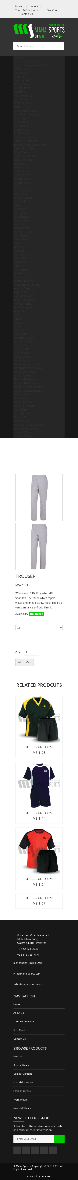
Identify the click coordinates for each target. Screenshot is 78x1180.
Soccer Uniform (39, 747)
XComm (46, 1176)
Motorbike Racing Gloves (28, 368)
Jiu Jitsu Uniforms (23, 292)
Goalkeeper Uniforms (26, 156)
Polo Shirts (20, 224)
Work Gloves (21, 421)
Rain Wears (20, 262)
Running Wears (22, 178)
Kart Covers (20, 126)
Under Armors (22, 239)
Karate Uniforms (23, 281)
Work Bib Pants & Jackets (29, 424)
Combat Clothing (23, 273)
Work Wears (20, 398)
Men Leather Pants (25, 383)
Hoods (17, 318)
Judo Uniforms (22, 288)
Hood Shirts (20, 266)
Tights (17, 205)
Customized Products (26, 61)
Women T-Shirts (23, 231)
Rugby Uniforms (23, 160)
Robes (17, 322)
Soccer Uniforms (23, 137)
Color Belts (20, 334)
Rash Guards (21, 235)
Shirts (16, 315)
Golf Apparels (21, 175)
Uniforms (19, 277)
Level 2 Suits (21, 69)
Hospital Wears (22, 432)
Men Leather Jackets (26, 379)
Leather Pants (22, 345)
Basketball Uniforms (25, 141)
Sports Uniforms (23, 133)
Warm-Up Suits (22, 167)
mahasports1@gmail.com (27, 963)
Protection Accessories (27, 364)
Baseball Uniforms (24, 148)
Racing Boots (21, 84)
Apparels (18, 311)
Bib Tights (19, 213)
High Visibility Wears (25, 428)
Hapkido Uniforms (24, 296)
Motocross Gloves (24, 371)
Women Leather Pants (27, 390)
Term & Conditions (23, 1021)
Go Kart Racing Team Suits (29, 65)
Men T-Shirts (21, 228)
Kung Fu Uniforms (24, 300)
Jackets (17, 247)
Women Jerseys (23, 197)
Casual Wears (21, 220)
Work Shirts (20, 409)
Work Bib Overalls (24, 406)
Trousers (18, 250)
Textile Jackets (22, 356)
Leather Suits (21, 349)
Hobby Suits (20, 99)
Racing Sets (20, 73)
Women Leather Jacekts (28, 387)
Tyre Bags (19, 118)
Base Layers (21, 243)
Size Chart (52, 10)
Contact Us (27, 14)
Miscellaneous (22, 216)
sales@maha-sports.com (27, 984)
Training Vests (22, 182)
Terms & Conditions (26, 10)
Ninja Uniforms (22, 303)
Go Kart (18, 57)
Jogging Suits (21, 254)
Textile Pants (21, 360)
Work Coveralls (22, 402)
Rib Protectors (22, 103)
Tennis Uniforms (23, 152)
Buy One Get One (24, 80)
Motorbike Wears (24, 337)
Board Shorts (21, 258)
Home (18, 6)
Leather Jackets (22, 341)
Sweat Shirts (21, 269)
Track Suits (20, 163)
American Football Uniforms (30, 144)
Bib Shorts (19, 209)
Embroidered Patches (26, 110)
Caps (16, 186)
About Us (36, 6)
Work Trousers (22, 413)
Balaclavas (20, 91)
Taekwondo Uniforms (26, 284)
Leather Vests (21, 353)
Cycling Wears (21, 190)
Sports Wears (21, 129)
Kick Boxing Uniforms (26, 307)
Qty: (18, 652)
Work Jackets (21, 417)
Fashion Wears (22, 375)
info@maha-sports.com (26, 973)
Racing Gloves (22, 88)
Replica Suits (21, 76)
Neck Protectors (23, 95)
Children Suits (21, 107)
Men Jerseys (20, 194)
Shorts (17, 326)
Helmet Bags (21, 122)
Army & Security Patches (28, 114)
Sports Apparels (23, 171)
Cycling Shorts (22, 201)
